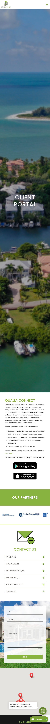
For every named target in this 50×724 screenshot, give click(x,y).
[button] (21, 695)
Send (25, 657)
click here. (9, 453)
